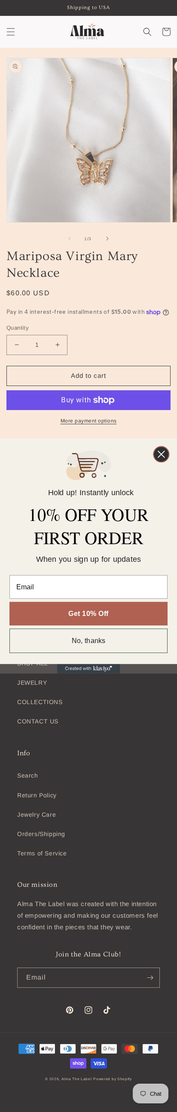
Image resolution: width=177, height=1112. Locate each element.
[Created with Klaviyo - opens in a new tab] (88, 669)
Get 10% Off (88, 613)
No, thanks (89, 641)
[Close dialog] (161, 455)
